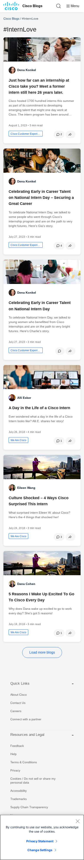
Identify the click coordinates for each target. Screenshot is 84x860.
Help (13, 754)
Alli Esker (24, 397)
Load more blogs (42, 652)
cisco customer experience (26, 134)
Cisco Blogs (32, 6)
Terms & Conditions (23, 762)
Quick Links (20, 683)
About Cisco (18, 694)
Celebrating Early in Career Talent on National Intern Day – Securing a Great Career (41, 197)
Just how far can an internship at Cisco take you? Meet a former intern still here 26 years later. (39, 86)
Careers (15, 711)
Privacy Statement (39, 841)
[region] (42, 837)
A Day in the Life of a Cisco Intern (39, 408)
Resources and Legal (27, 735)
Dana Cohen (26, 584)
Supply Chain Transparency (29, 807)
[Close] (77, 821)
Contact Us (17, 703)
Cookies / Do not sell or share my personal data (33, 780)
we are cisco (18, 440)
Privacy (15, 770)
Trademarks (18, 799)
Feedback (17, 746)
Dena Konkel (26, 70)
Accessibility (18, 790)
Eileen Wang (26, 487)
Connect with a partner (25, 719)
